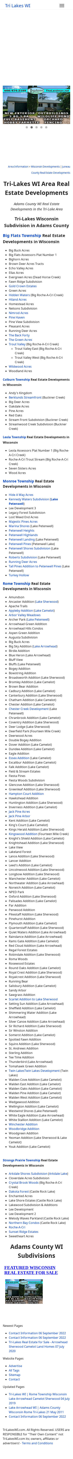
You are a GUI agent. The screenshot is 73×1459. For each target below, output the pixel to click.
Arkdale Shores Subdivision (28, 1174)
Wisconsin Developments (45, 166)
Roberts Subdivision (23, 557)
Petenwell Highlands (23, 535)
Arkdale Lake (58, 1174)
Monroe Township (18, 481)
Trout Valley (17, 344)
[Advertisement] (36, 47)
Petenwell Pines (20, 544)
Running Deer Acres (23, 562)
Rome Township (16, 583)
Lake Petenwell (37, 619)
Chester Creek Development (29, 709)
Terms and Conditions (37, 1443)
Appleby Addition (21, 611)
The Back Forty (19, 335)
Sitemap (14, 1375)
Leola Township (14, 437)
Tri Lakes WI (17, 5)
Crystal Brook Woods (24, 1183)
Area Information (18, 166)
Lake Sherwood (47, 602)
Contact (14, 1379)
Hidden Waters (19, 295)
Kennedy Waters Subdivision (29, 499)
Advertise (15, 1366)
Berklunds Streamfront (25, 397)
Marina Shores (19, 526)
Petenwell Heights (21, 530)
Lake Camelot (44, 611)
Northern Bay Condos (24, 1223)
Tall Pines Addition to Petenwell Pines (35, 566)
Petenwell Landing (22, 539)
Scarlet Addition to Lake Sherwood (33, 999)
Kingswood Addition (23, 834)
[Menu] (62, 5)
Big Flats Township (22, 235)
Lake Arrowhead (45, 646)
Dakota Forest (19, 1191)
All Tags (14, 1370)
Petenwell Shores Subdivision (29, 548)
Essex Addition (19, 758)
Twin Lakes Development (42, 1071)
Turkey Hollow (19, 575)
